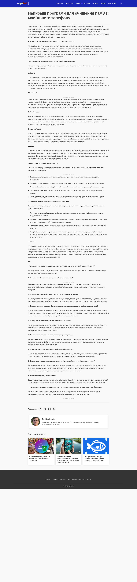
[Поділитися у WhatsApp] (45, 409)
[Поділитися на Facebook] (40, 409)
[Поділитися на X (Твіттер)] (54, 409)
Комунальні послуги (83, 4)
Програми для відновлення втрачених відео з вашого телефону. (39, 459)
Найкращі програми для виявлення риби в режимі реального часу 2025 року (94, 459)
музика (103, 4)
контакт (48, 479)
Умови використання (59, 479)
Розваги (95, 4)
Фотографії (69, 4)
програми (59, 4)
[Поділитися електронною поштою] (49, 409)
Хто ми (89, 479)
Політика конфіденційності (76, 479)
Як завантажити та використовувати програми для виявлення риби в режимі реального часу (68, 460)
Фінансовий (112, 4)
